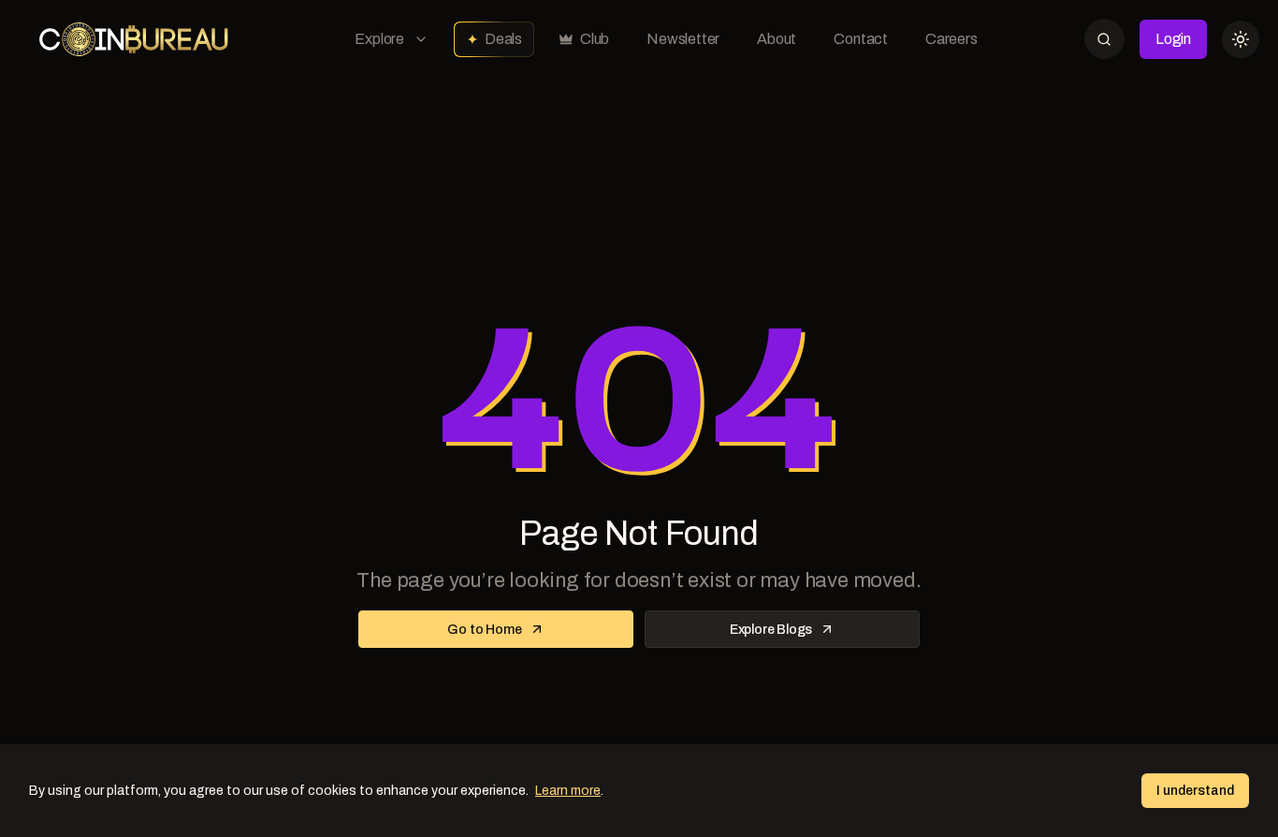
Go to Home (484, 630)
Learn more (568, 791)
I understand (1195, 791)
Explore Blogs (771, 630)
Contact (861, 39)
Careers (951, 39)
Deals (503, 39)
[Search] (1104, 39)
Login (1173, 39)
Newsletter (682, 39)
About (776, 39)
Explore (379, 39)
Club (594, 39)
